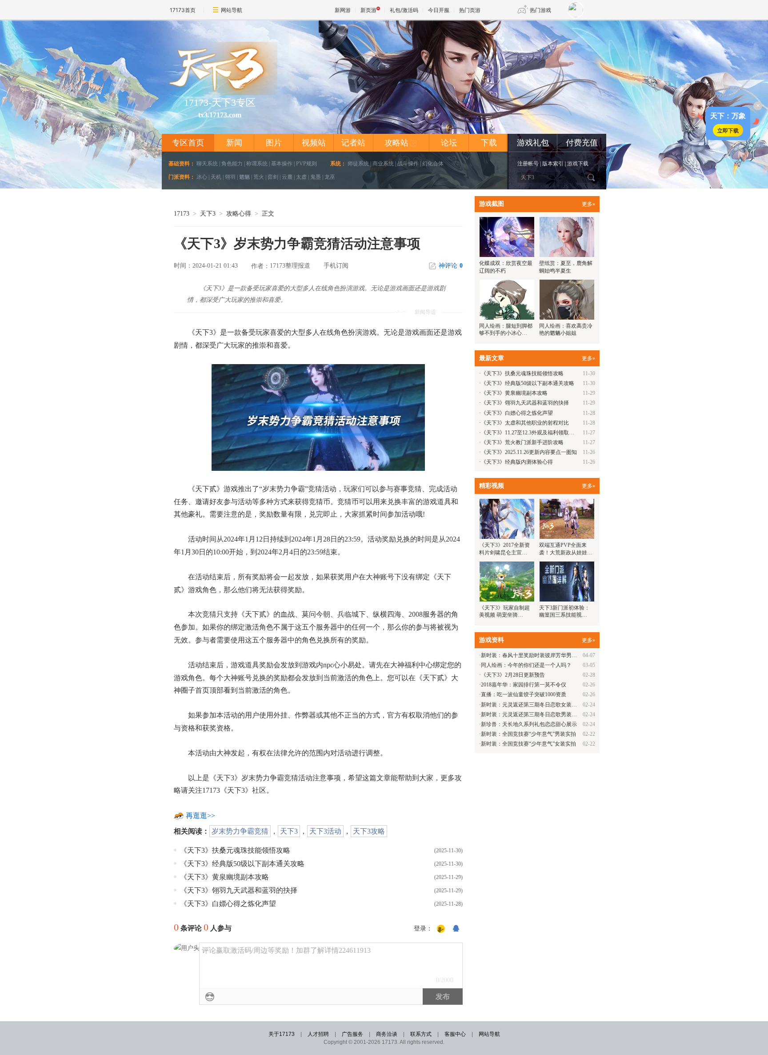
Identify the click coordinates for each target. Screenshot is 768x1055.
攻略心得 (238, 213)
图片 (274, 142)
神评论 (451, 265)
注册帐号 (528, 163)
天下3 (208, 213)
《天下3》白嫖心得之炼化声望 (228, 903)
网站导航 (231, 10)
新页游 (368, 10)
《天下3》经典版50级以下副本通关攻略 (242, 863)
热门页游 (469, 10)
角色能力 (232, 163)
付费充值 (582, 142)
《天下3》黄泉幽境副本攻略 (224, 877)
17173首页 (183, 10)
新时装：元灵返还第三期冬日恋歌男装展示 (531, 714)
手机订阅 (336, 265)
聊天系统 (207, 163)
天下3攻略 (369, 831)
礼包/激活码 (404, 10)
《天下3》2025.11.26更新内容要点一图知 (529, 452)
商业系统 (383, 163)
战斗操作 (408, 163)
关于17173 (281, 1034)
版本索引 (553, 163)
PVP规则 (306, 163)
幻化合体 (433, 163)
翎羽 (230, 177)
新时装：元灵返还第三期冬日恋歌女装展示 (531, 705)
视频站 (314, 142)
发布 (443, 996)
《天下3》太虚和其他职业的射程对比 (525, 423)
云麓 (287, 177)
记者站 (353, 142)
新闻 (234, 142)
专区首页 (188, 142)
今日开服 (438, 10)
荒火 (258, 177)
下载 (489, 142)
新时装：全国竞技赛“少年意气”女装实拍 (528, 744)
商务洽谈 (386, 1034)
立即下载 (728, 130)
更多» (588, 204)
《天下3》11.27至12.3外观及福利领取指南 (530, 432)
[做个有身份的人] (441, 929)
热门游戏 (540, 10)
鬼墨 (315, 177)
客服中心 (455, 1034)
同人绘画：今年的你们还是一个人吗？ (526, 665)
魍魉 (244, 177)
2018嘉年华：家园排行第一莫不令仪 (523, 685)
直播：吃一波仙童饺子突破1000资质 (523, 694)
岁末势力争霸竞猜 (240, 831)
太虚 (301, 177)
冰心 (201, 177)
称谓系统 (257, 163)
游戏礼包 (533, 142)
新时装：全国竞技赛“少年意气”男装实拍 (528, 734)
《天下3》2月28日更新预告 (513, 675)
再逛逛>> (200, 815)
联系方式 (421, 1034)
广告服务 (352, 1034)
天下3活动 (325, 831)
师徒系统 (358, 163)
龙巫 (329, 177)
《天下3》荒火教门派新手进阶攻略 (522, 442)
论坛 (449, 142)
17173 (181, 213)
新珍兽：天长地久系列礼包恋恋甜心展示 (529, 724)
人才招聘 (318, 1034)
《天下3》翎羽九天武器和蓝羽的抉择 (238, 890)
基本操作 (281, 163)
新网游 (343, 10)
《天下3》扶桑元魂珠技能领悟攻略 (235, 850)
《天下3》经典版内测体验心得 (517, 462)
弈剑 (273, 177)
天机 (216, 177)
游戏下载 (577, 163)
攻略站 (400, 142)
